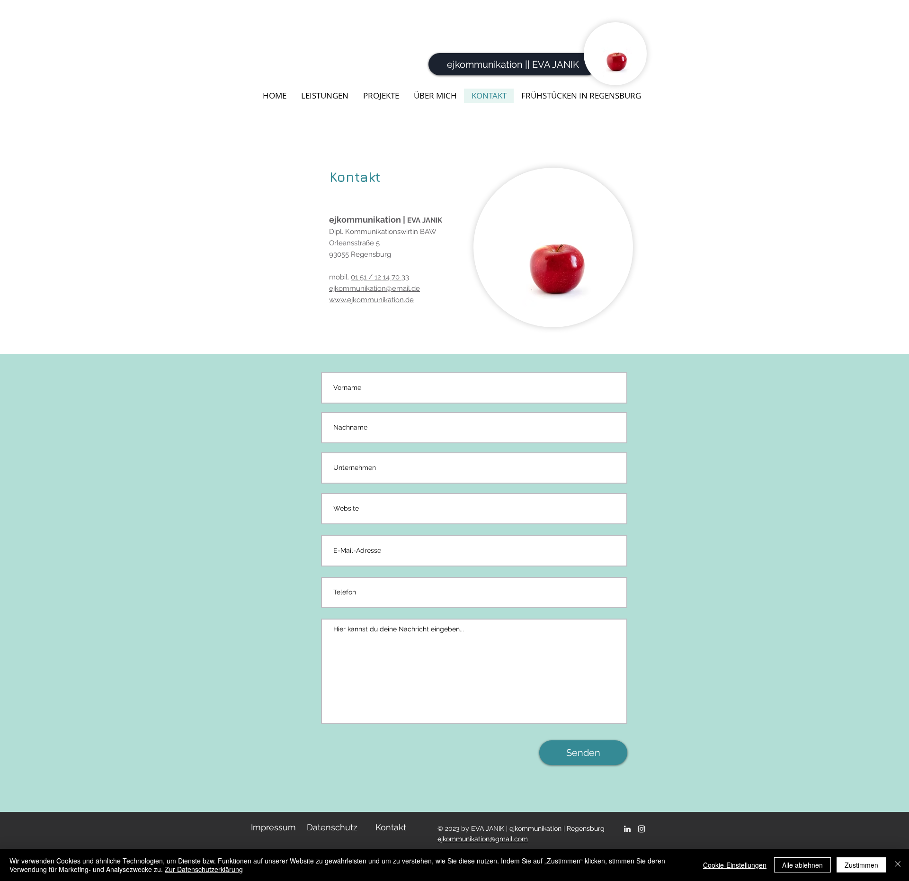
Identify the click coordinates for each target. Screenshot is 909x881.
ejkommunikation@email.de (374, 288)
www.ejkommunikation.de (371, 300)
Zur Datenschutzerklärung (204, 869)
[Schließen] (897, 864)
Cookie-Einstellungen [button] (734, 865)
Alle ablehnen (802, 865)
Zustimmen (861, 865)
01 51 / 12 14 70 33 (380, 277)
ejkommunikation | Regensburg (557, 828)
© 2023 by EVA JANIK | (473, 828)
